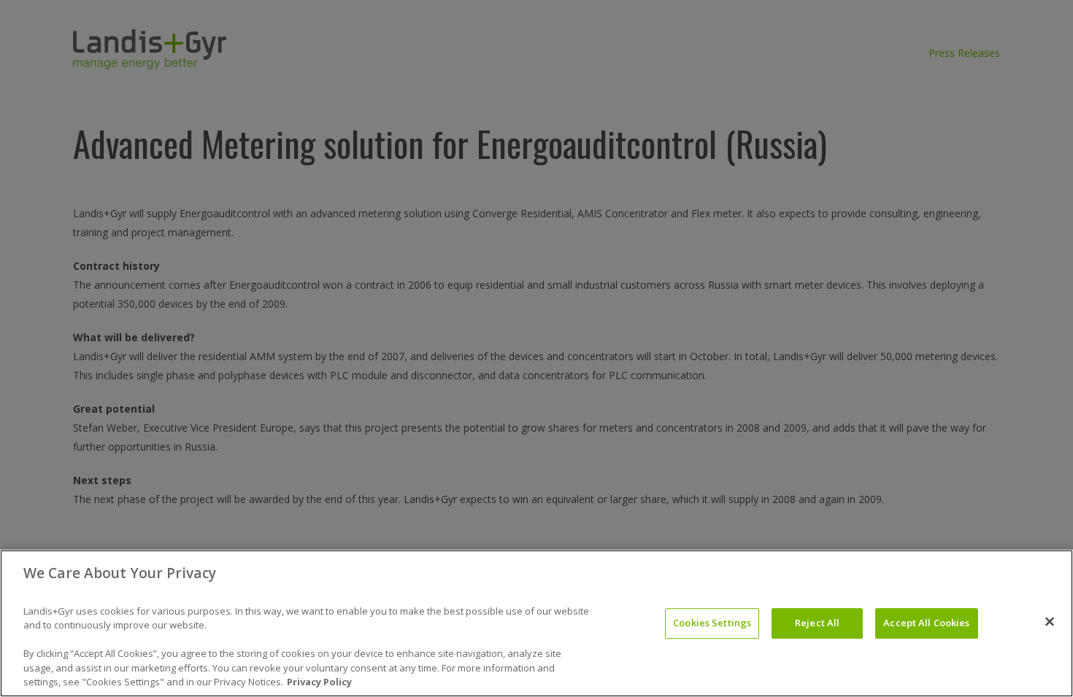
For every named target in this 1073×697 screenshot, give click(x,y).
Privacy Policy (319, 681)
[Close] (1050, 622)
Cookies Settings (712, 622)
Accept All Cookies (926, 622)
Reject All (817, 622)
